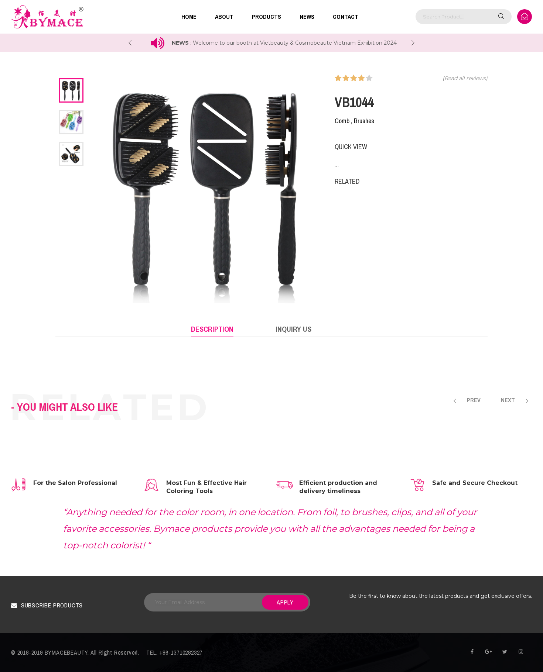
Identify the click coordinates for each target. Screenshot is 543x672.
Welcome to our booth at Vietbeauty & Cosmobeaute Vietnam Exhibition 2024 (293, 42)
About (224, 17)
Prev (474, 400)
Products (266, 17)
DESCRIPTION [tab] (212, 329)
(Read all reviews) (465, 78)
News (307, 17)
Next (508, 400)
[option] (71, 90)
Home (189, 17)
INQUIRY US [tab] (293, 329)
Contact (345, 17)
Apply (285, 602)
